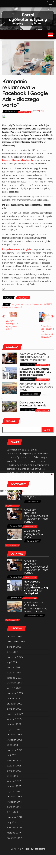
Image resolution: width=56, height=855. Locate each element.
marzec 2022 (14, 724)
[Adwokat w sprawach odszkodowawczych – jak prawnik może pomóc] (9, 357)
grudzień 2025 (14, 636)
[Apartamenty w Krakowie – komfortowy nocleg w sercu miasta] (9, 387)
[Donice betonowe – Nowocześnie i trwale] (9, 406)
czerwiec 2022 (15, 713)
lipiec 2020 (13, 775)
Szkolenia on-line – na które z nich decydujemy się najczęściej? (47, 331)
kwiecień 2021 (14, 760)
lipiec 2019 (12, 812)
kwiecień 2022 (14, 718)
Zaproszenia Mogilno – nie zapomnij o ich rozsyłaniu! (36, 494)
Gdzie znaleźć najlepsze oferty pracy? (33, 533)
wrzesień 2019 (14, 801)
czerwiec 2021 (14, 750)
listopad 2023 (14, 677)
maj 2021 (12, 755)
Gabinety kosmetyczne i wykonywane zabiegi (12, 325)
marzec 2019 (14, 832)
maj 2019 (12, 822)
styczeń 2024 (14, 672)
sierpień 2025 (14, 646)
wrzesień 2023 (14, 682)
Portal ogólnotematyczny (28, 17)
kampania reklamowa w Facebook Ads (18, 160)
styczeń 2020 (14, 791)
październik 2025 (16, 641)
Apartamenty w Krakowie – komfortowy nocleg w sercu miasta (36, 387)
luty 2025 (12, 662)
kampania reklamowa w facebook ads (27, 304)
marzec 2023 (14, 698)
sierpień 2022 (14, 708)
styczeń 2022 (14, 729)
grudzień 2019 (14, 796)
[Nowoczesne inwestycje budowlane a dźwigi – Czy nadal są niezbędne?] (9, 372)
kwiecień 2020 (14, 780)
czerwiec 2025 (15, 657)
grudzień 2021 (14, 734)
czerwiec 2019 (14, 817)
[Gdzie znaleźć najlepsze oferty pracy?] (14, 534)
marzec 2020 (14, 786)
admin (41, 111)
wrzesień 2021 (14, 739)
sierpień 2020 (14, 770)
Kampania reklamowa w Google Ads (17, 249)
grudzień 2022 (14, 703)
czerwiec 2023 (15, 693)
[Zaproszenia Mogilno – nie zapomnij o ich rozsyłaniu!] (14, 494)
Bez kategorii (23, 298)
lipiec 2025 (12, 651)
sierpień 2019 (14, 806)
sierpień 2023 (14, 688)
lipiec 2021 (12, 744)
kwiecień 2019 (14, 827)
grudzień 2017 (14, 837)
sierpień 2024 (14, 667)
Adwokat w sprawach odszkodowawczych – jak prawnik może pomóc (34, 357)
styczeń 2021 (14, 765)
